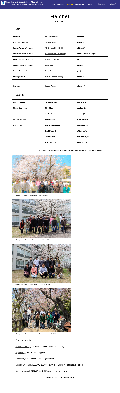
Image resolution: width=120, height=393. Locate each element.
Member (70, 4)
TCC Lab (57, 377)
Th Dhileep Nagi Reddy (54, 48)
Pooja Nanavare (51, 71)
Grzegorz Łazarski (52, 59)
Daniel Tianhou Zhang (54, 77)
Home (52, 4)
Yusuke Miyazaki (22, 359)
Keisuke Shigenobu (23, 365)
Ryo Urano (19, 353)
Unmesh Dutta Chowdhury (55, 54)
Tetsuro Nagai (50, 42)
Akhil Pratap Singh (23, 347)
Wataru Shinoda (51, 36)
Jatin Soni (49, 65)
